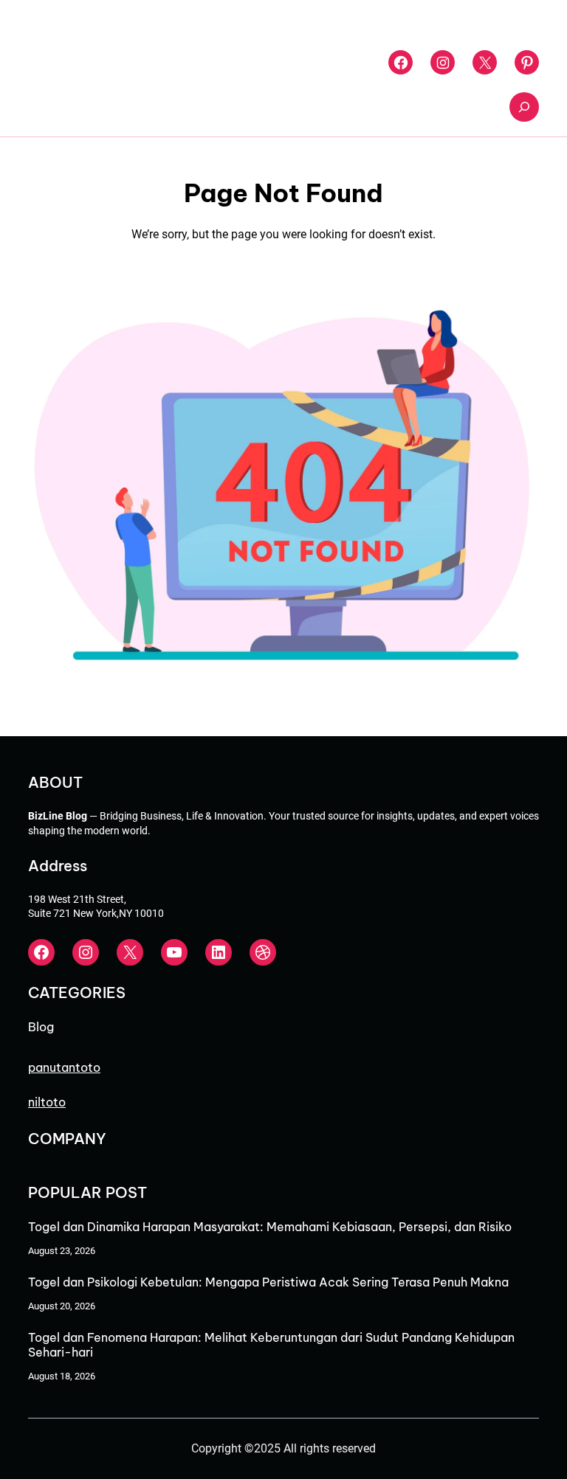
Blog (41, 1026)
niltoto (47, 1102)
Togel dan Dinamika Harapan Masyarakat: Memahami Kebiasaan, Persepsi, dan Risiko (270, 1226)
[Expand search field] (524, 107)
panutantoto (64, 1067)
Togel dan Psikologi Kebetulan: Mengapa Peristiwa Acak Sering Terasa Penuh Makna (268, 1282)
